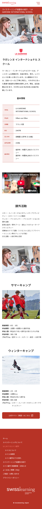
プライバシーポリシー (11, 477)
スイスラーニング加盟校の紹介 (14, 462)
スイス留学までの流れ (13, 458)
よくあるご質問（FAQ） (11, 470)
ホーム (5, 438)
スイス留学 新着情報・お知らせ (14, 466)
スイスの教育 (10, 454)
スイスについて (10, 450)
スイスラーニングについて (12, 442)
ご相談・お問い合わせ (11, 474)
